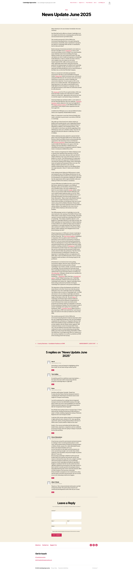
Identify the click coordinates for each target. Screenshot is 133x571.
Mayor (74, 297)
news (66, 9)
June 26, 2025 (66, 19)
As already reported (67, 308)
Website (52, 526)
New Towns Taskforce (69, 236)
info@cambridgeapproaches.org (43, 560)
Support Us (81, 2)
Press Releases (89, 2)
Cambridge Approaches (29, 2)
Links (95, 2)
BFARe (70, 190)
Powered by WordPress (63, 568)
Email (68, 521)
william (59, 19)
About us (38, 545)
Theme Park (58, 76)
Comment (53, 510)
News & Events (73, 2)
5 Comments (74, 19)
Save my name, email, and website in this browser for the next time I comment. (66, 531)
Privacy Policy (54, 568)
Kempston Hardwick (59, 142)
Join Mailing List (101, 2)
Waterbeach (61, 276)
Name (52, 521)
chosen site (56, 92)
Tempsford (68, 50)
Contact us (45, 545)
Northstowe (71, 246)
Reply (53, 384)
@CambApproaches (40, 557)
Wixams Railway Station (59, 104)
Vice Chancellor (55, 273)
